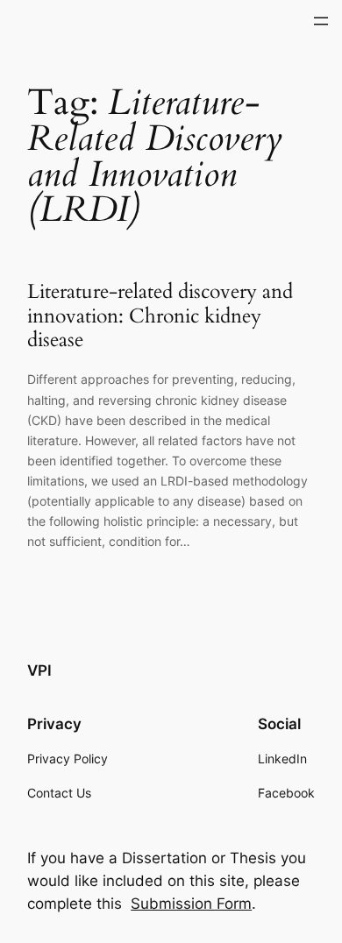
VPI (39, 670)
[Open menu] (320, 21)
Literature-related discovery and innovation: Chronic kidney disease (160, 315)
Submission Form (191, 903)
